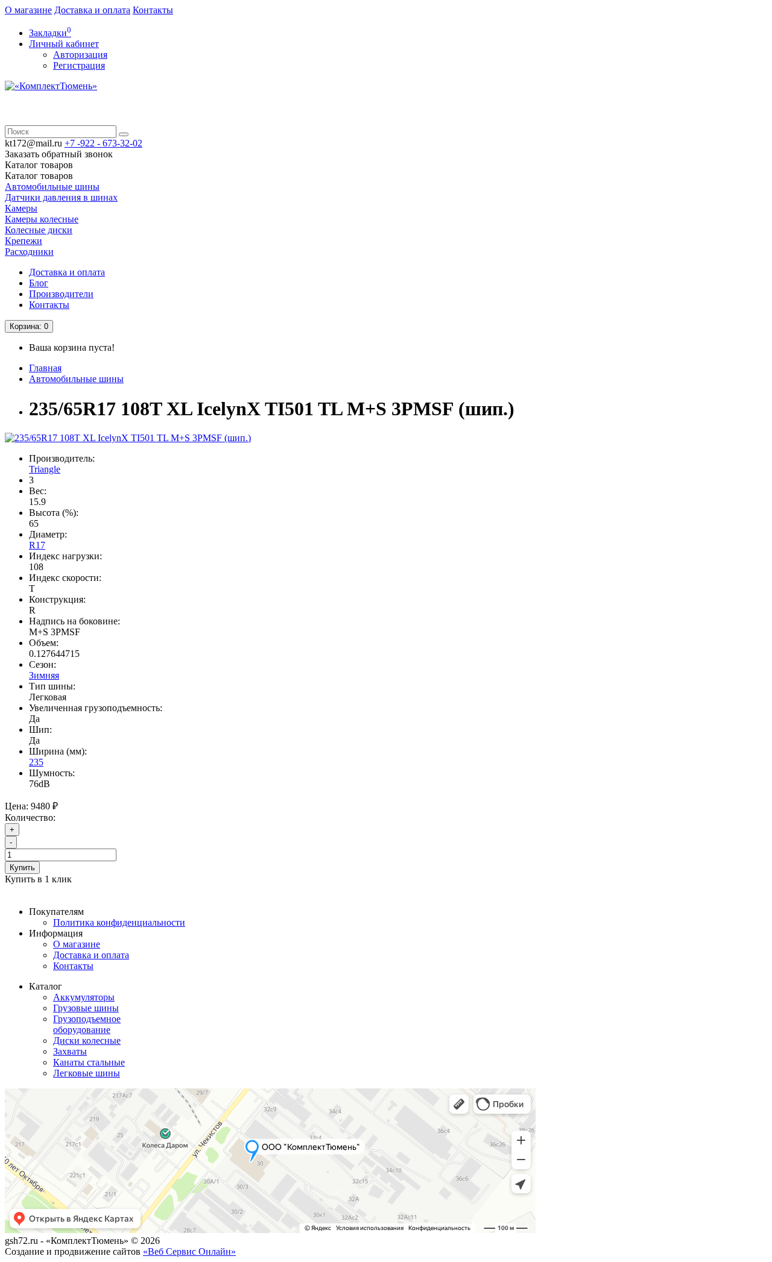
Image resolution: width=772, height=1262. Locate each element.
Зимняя (44, 675)
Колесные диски (38, 230)
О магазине (28, 10)
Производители (61, 294)
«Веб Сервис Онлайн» (189, 1251)
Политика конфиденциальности (119, 922)
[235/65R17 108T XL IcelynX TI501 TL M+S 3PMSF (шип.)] (128, 438)
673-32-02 (103, 143)
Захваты (70, 1051)
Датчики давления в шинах (61, 197)
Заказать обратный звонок (59, 154)
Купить (22, 867)
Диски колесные (87, 1040)
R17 (37, 545)
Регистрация (79, 65)
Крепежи (23, 241)
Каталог (39, 176)
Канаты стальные (89, 1062)
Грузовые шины (86, 1008)
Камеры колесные (41, 219)
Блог (38, 283)
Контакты (153, 10)
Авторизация (80, 54)
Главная (45, 368)
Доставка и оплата (92, 10)
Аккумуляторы (84, 997)
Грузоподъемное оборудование (87, 1024)
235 (36, 762)
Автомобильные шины (52, 186)
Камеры (21, 208)
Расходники (29, 251)
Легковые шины (86, 1073)
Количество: (30, 817)
